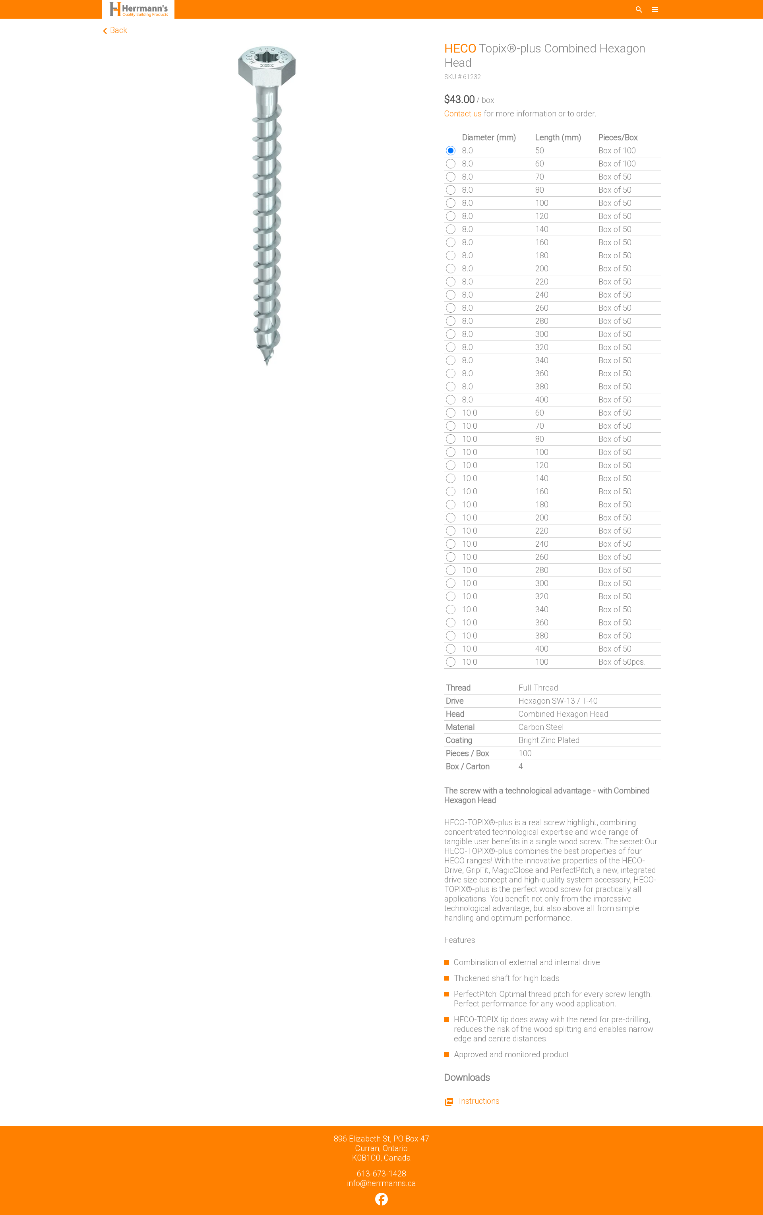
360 (541, 373)
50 (539, 150)
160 (541, 242)
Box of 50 (614, 177)
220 (541, 281)
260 (541, 308)
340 (541, 360)
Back (117, 30)
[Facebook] (381, 1199)
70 (539, 177)
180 (541, 255)
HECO (460, 48)
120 (541, 216)
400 (541, 399)
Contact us (463, 113)
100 (541, 203)
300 (541, 334)
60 (539, 163)
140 (541, 229)
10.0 (469, 413)
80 (539, 190)
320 (541, 347)
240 (541, 295)
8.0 (467, 150)
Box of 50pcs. (622, 662)
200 (541, 268)
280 (541, 321)
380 (541, 386)
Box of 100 (617, 150)
